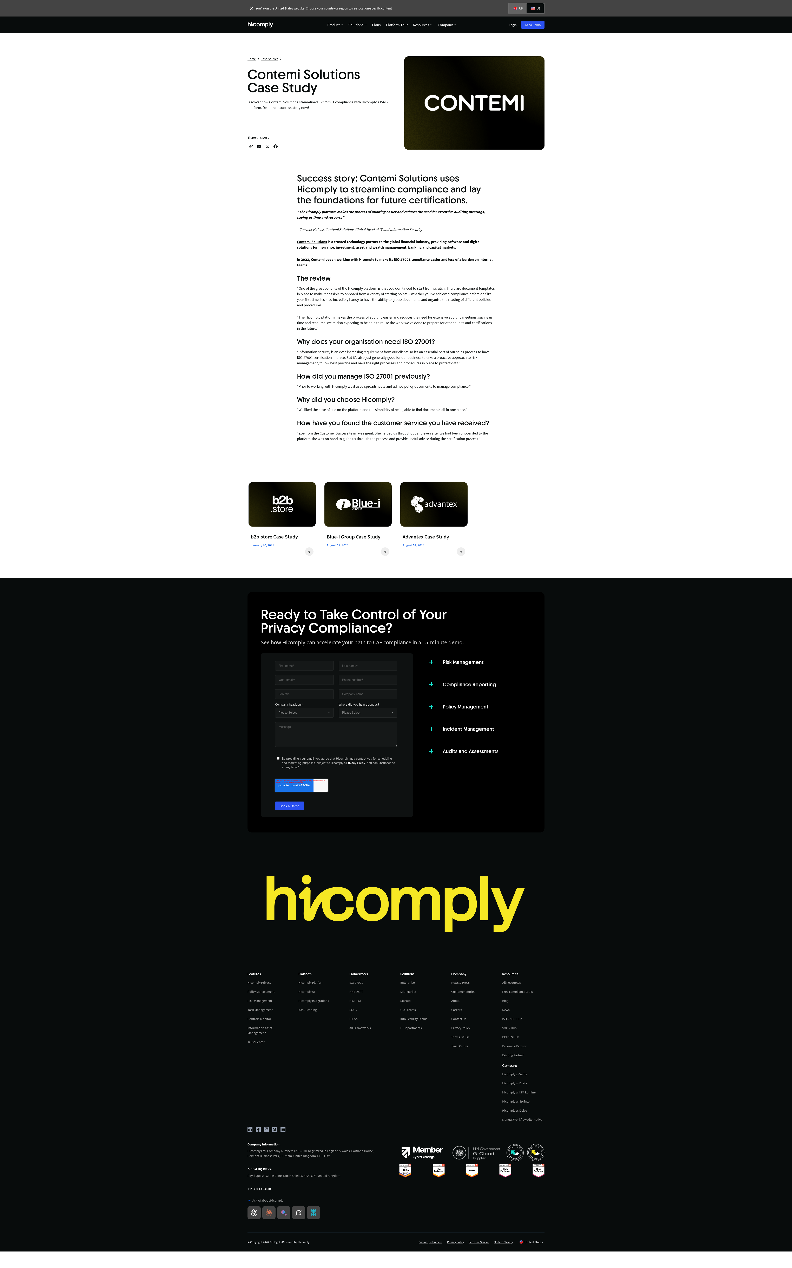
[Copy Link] (251, 146)
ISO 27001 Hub (512, 1019)
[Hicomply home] (261, 25)
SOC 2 (353, 1010)
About (455, 1001)
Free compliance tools (517, 991)
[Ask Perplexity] (313, 1212)
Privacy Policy (355, 763)
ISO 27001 (356, 982)
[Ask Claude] (269, 1212)
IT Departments (411, 1028)
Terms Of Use (460, 1037)
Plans (376, 24)
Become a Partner (514, 1046)
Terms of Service (479, 1242)
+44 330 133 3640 (259, 1189)
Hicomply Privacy (259, 982)
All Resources (511, 982)
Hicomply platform (362, 288)
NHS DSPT (356, 991)
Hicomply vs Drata (514, 1083)
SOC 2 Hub (509, 1028)
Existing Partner (513, 1055)
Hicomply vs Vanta (514, 1074)
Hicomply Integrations (313, 1001)
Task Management (260, 1010)
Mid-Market (408, 991)
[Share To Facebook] (275, 146)
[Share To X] (267, 146)
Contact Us (458, 1019)
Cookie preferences (430, 1242)
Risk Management (260, 1001)
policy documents (418, 386)
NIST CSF (355, 1001)
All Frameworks (360, 1028)
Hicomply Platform (311, 982)
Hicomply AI (306, 991)
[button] (531, 1242)
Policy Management (261, 991)
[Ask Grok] (298, 1212)
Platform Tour (397, 24)
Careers (456, 1010)
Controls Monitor (259, 1019)
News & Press (460, 982)
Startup (405, 1001)
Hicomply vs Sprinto (516, 1101)
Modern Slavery (503, 1242)
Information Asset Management (260, 1030)
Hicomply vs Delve (514, 1110)
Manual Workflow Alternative (522, 1119)
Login (513, 25)
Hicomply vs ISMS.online (519, 1092)
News (506, 1010)
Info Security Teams (413, 1019)
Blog (505, 1001)
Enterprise (407, 982)
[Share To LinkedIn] (259, 146)
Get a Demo (533, 25)
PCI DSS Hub (510, 1037)
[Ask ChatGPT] (254, 1212)
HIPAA (353, 1019)
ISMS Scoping (307, 1010)
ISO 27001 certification (314, 357)
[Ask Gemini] (283, 1212)
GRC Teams (408, 1010)
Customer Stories (463, 991)
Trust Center (256, 1042)
